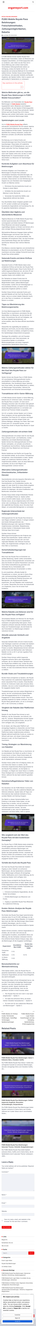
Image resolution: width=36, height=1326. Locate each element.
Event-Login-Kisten (7, 1260)
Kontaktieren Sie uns (7, 1242)
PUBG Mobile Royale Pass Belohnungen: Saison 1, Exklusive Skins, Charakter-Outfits (18, 1059)
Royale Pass (28, 102)
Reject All (17, 1318)
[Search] (33, 2)
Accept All (17, 1321)
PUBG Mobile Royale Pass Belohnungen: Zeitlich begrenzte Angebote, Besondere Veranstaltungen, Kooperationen (17, 1102)
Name (4, 1195)
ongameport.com (18, 8)
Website (4, 1211)
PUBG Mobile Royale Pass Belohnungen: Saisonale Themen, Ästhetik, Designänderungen (17, 1146)
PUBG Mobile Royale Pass (14, 124)
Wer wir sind (5, 1245)
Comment (5, 1172)
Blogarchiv (4, 1239)
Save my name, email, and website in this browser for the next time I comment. (17, 1220)
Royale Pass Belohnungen (9, 16)
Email (4, 1203)
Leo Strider (6, 35)
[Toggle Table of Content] (21, 87)
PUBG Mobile (16, 104)
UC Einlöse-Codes (6, 1266)
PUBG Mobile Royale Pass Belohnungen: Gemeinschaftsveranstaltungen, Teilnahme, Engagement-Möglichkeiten (17, 1289)
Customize (17, 1314)
